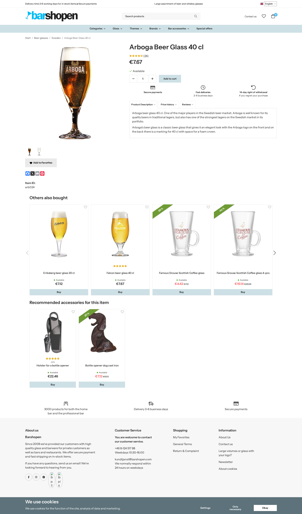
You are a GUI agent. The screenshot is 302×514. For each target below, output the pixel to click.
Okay (265, 507)
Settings (205, 507)
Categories (96, 28)
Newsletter (226, 462)
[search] (195, 16)
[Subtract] (133, 79)
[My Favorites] (264, 16)
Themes (134, 28)
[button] (59, 292)
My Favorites (181, 437)
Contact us (251, 16)
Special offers (204, 28)
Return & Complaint (186, 451)
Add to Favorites (42, 162)
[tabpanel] (203, 123)
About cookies (228, 468)
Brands (153, 28)
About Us (225, 437)
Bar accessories (177, 28)
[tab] (144, 104)
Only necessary (235, 508)
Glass (116, 28)
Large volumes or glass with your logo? (236, 453)
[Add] (152, 79)
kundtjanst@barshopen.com (133, 459)
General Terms (182, 444)
